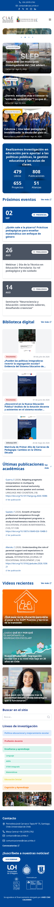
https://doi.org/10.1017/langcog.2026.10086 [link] (26, 496)
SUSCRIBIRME (11, 859)
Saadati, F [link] (10, 511)
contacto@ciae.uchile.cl (17, 835)
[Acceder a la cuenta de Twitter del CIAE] (23, 9)
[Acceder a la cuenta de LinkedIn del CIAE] (35, 9)
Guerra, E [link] (10, 479)
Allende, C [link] (10, 547)
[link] (27, 224)
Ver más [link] (47, 466)
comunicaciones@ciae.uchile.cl (20, 840)
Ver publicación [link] (14, 500)
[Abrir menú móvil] (49, 19)
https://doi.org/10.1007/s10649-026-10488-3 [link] (26, 531)
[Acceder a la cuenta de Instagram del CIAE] (31, 9)
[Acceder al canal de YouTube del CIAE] (27, 9)
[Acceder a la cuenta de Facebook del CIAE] (19, 9)
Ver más (45, 199)
